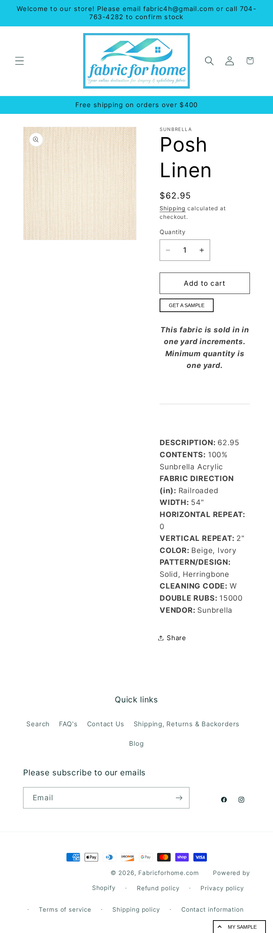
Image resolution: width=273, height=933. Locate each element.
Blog (136, 743)
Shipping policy (136, 909)
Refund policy (158, 888)
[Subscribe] (179, 798)
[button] (19, 61)
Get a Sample (186, 305)
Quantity (172, 232)
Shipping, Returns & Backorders (187, 724)
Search (38, 724)
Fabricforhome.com (168, 872)
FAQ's (68, 724)
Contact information (212, 909)
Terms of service (65, 909)
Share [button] (176, 638)
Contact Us (105, 724)
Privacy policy (222, 888)
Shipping (173, 208)
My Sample (242, 927)
